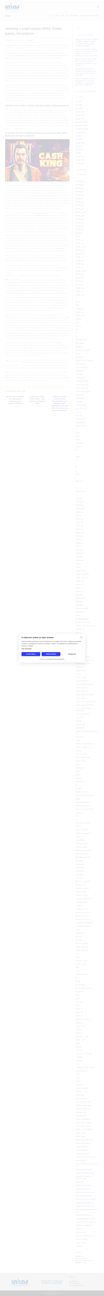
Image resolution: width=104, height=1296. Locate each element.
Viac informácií (27, 648)
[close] (81, 637)
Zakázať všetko (51, 654)
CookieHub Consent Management (55, 659)
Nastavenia (72, 654)
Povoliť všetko (31, 654)
